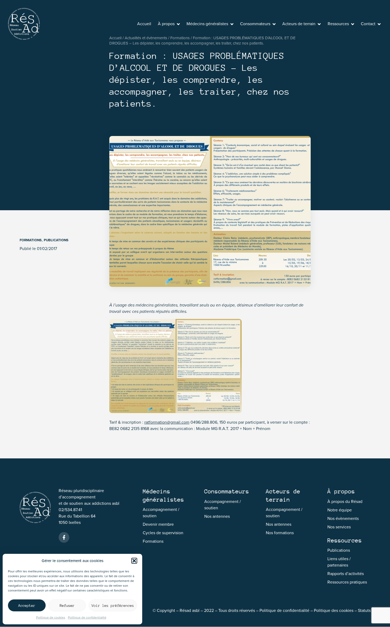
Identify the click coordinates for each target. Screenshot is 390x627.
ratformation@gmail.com (166, 422)
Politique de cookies (50, 617)
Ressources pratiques (347, 582)
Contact (368, 24)
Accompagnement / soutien (161, 512)
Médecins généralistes (207, 24)
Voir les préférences (113, 605)
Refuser (67, 605)
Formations (31, 240)
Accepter (26, 605)
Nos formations (280, 533)
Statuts (364, 610)
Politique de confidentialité (87, 617)
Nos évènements (343, 518)
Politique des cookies (333, 610)
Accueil (144, 24)
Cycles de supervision (163, 533)
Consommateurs (255, 24)
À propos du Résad (344, 501)
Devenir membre (158, 524)
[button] (134, 560)
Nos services (339, 527)
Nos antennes (217, 516)
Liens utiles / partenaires (339, 562)
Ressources (338, 24)
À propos (166, 24)
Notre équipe (339, 510)
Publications (56, 240)
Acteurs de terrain (298, 24)
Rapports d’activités (345, 574)
